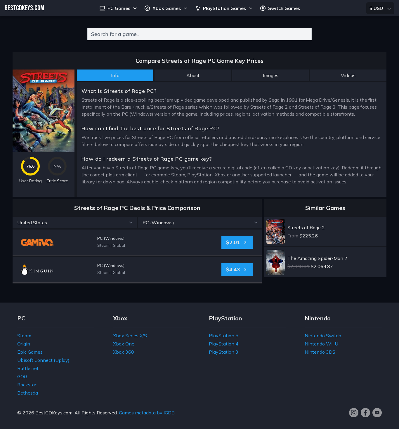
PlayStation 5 (223, 335)
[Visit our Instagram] (353, 412)
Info (115, 75)
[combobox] (199, 34)
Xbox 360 (123, 352)
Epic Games (30, 352)
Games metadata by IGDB (147, 413)
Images (270, 75)
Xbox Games (166, 8)
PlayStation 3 (223, 352)
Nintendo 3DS (320, 352)
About (193, 75)
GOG (22, 376)
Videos (348, 75)
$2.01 (233, 242)
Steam (24, 335)
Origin (23, 344)
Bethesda (27, 393)
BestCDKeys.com (53, 413)
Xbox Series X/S (130, 335)
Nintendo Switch (323, 335)
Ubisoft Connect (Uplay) (43, 360)
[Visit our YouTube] (377, 412)
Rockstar (26, 385)
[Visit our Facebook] (365, 412)
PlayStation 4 (223, 344)
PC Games (118, 8)
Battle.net (28, 368)
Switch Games (284, 8)
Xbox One (123, 344)
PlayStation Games (224, 8)
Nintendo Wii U (321, 344)
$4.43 (233, 269)
